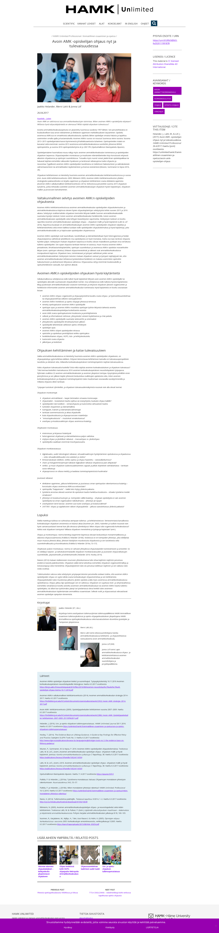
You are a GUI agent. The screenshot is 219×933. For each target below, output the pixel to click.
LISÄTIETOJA (152, 927)
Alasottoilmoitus (86, 918)
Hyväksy (68, 927)
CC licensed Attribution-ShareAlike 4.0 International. (166, 64)
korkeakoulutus (162, 98)
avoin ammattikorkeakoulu (165, 90)
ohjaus (157, 105)
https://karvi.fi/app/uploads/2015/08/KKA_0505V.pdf (78, 824)
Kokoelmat (115, 23)
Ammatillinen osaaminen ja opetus (99, 36)
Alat (102, 23)
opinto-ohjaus (172, 105)
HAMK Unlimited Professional (67, 36)
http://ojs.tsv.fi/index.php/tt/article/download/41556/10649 (63, 802)
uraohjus (158, 111)
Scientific (69, 23)
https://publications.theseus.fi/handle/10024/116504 (61, 757)
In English (131, 23)
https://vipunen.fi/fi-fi (105, 774)
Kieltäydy (110, 927)
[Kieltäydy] (216, 926)
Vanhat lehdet (86, 23)
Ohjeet (145, 23)
